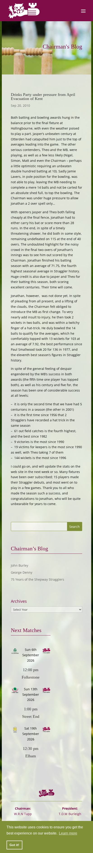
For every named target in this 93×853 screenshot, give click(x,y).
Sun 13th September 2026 (30, 694)
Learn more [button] (68, 833)
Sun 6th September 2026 (30, 655)
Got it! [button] (14, 845)
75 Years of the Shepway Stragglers (37, 579)
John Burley (19, 565)
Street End (30, 716)
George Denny (21, 572)
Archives (19, 601)
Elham (30, 756)
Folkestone (31, 677)
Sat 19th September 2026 (30, 733)
